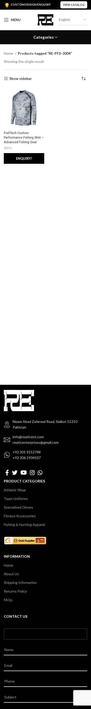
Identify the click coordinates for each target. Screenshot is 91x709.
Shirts (8, 148)
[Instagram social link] (32, 472)
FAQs (8, 600)
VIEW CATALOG (74, 4)
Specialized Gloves (18, 507)
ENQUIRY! (24, 158)
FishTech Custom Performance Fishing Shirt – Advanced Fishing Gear (23, 137)
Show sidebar (20, 79)
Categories (43, 37)
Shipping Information (20, 582)
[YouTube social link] (23, 472)
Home (9, 53)
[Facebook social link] (7, 472)
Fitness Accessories (20, 516)
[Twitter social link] (14, 472)
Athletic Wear (15, 490)
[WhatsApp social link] (40, 472)
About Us (11, 574)
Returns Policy (15, 591)
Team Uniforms (16, 498)
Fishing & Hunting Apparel (24, 524)
